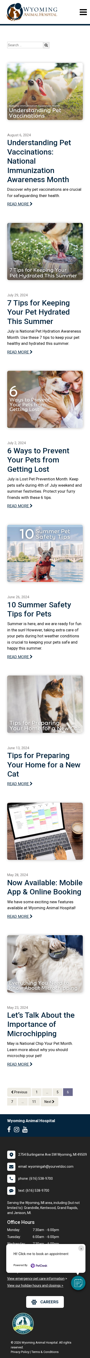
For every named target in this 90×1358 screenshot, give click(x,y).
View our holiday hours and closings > (35, 1285)
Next (48, 1102)
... (47, 1092)
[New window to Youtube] (26, 1130)
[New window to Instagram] (18, 1130)
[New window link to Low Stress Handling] (24, 1323)
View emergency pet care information (36, 1278)
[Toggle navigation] (83, 12)
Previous (20, 1092)
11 (34, 1102)
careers (49, 1301)
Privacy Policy (20, 1352)
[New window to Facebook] (10, 1130)
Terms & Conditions (45, 1352)
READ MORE (18, 204)
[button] (78, 1283)
